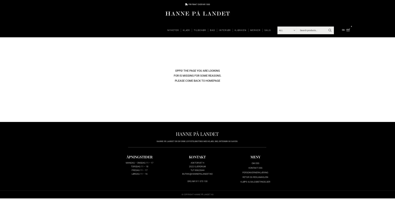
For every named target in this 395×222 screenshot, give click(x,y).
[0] (348, 30)
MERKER (255, 30)
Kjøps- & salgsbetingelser (255, 182)
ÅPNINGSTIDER (140, 156)
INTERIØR (225, 30)
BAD (212, 30)
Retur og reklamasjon (255, 177)
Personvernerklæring (255, 172)
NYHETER (173, 30)
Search (330, 30)
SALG (267, 30)
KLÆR (186, 30)
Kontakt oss (255, 168)
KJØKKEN (240, 30)
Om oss (255, 163)
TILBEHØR (200, 30)
